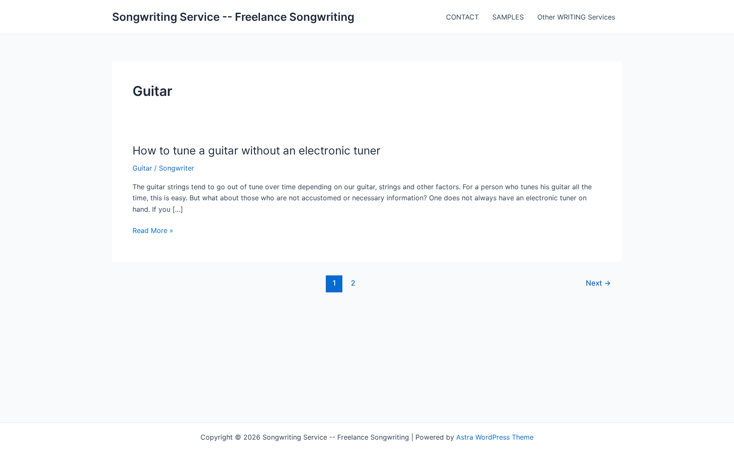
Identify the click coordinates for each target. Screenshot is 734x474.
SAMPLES (508, 17)
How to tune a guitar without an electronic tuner (257, 150)
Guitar (142, 168)
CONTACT (462, 17)
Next (598, 282)
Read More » (153, 231)
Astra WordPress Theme (495, 437)
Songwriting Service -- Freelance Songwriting (233, 16)
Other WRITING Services (576, 17)
